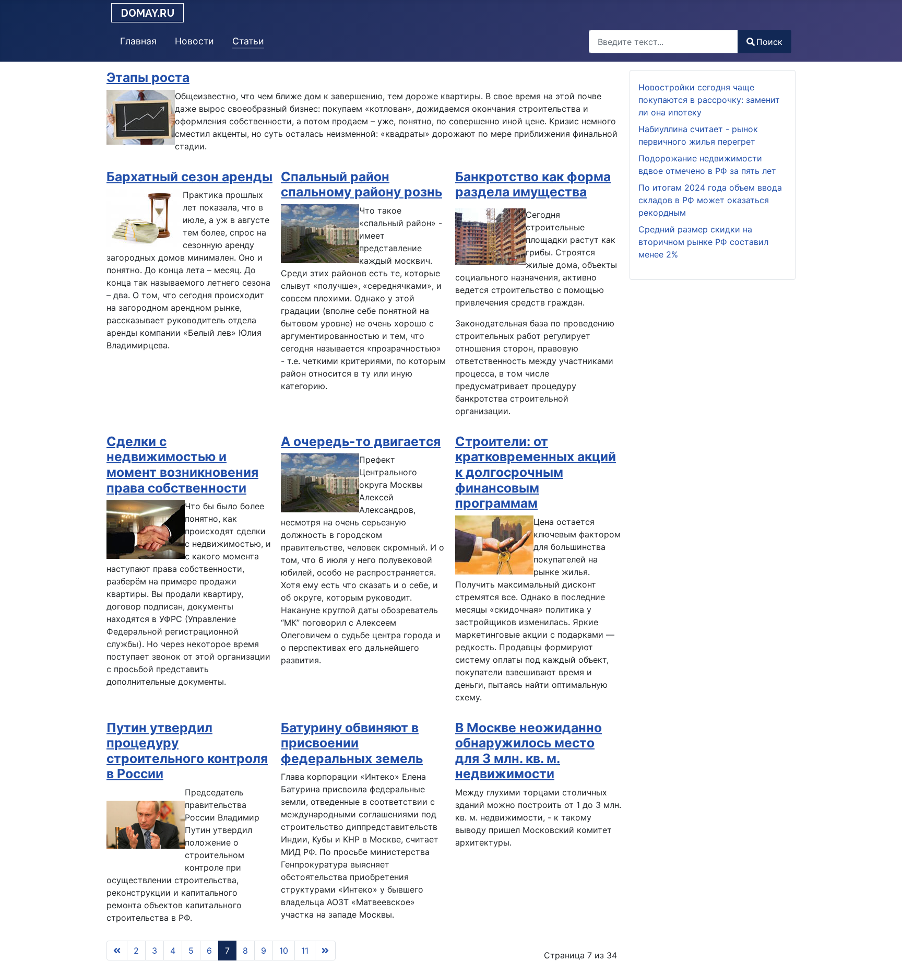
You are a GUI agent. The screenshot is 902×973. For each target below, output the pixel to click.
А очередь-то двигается (361, 441)
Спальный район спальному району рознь (361, 184)
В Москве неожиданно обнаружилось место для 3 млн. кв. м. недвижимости (528, 751)
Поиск (769, 42)
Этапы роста (147, 77)
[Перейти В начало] (116, 950)
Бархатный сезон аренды (189, 176)
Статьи (248, 41)
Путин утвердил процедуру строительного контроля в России (187, 751)
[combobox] (663, 41)
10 (283, 950)
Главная (138, 41)
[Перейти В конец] (325, 950)
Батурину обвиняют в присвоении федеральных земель (352, 743)
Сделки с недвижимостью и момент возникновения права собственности (182, 464)
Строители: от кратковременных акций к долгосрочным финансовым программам (535, 472)
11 (304, 950)
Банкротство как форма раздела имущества (533, 184)
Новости (194, 41)
